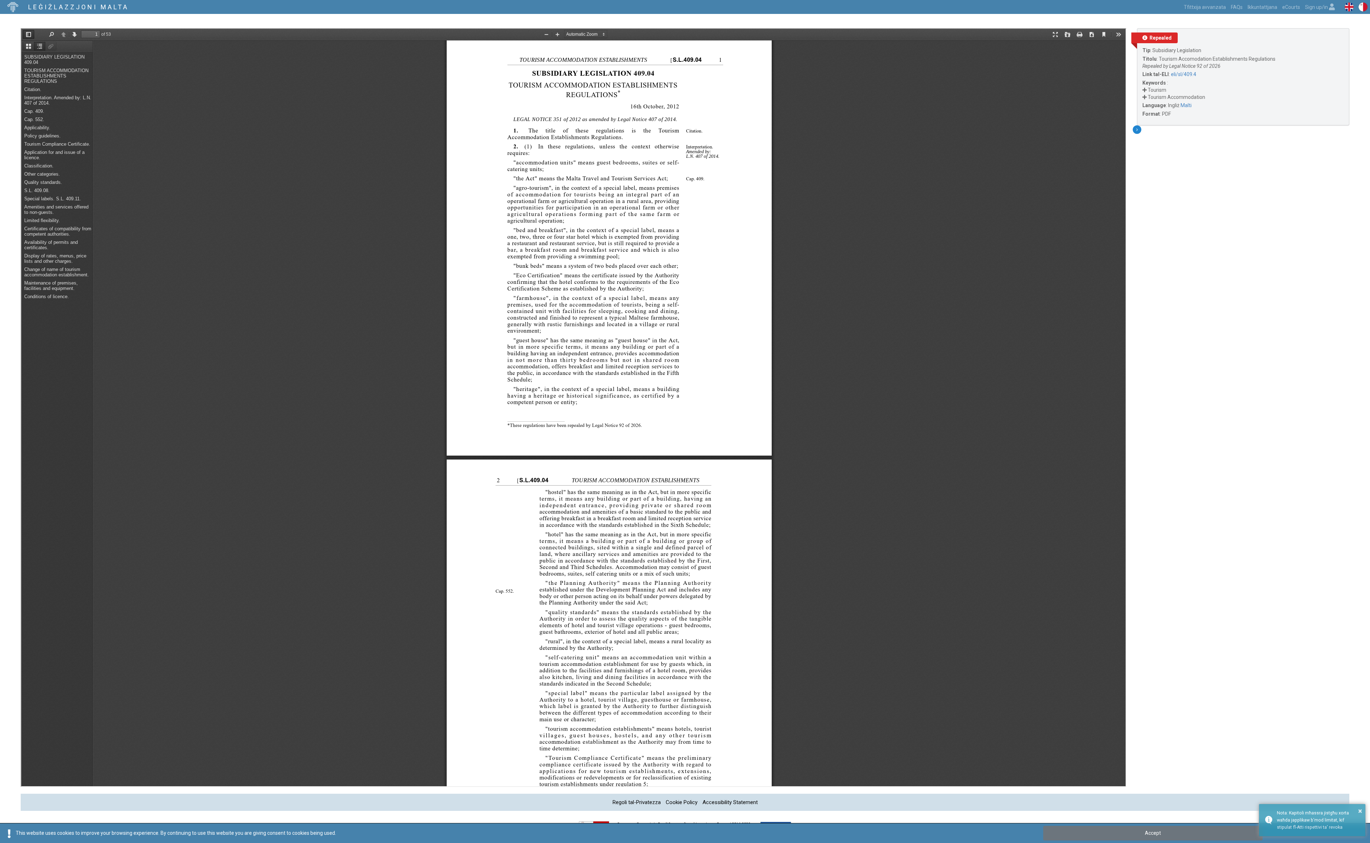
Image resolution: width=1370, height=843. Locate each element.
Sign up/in (1317, 7)
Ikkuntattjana (1262, 7)
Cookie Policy (681, 802)
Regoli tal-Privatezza (637, 802)
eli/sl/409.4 (1183, 74)
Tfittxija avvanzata (1205, 7)
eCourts (1291, 7)
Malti (1186, 105)
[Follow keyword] (1144, 89)
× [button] (1360, 810)
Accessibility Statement (730, 802)
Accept (1153, 833)
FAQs (1237, 7)
